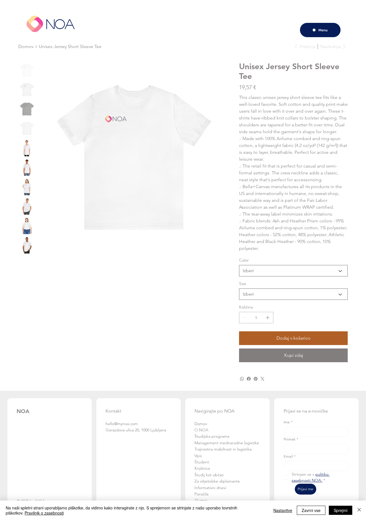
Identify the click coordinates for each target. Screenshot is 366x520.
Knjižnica (202, 468)
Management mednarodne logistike (226, 442)
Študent (201, 462)
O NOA (202, 430)
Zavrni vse (311, 510)
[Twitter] (262, 379)
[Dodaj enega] (267, 317)
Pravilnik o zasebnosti (44, 513)
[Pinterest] (255, 379)
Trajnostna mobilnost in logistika (223, 449)
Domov (200, 423)
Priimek (291, 439)
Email (290, 456)
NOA (60, 23)
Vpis (198, 455)
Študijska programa (211, 436)
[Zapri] (359, 510)
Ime (288, 422)
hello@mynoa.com (122, 423)
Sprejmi (340, 510)
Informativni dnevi (210, 487)
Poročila (201, 494)
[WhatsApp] (242, 379)
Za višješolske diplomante (217, 481)
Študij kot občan (209, 474)
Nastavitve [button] (282, 510)
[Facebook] (249, 379)
